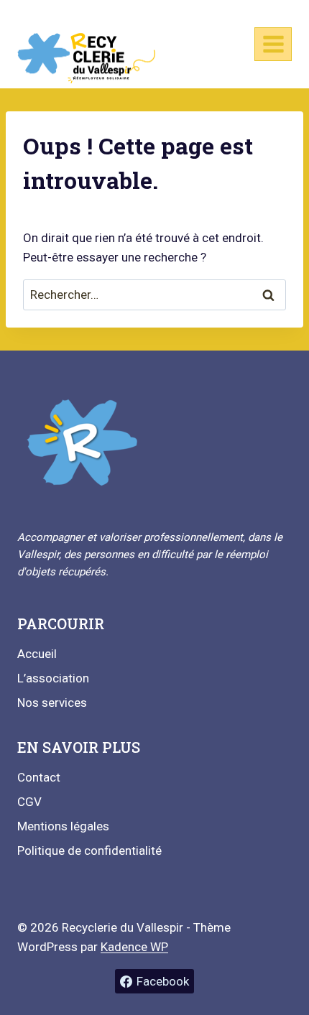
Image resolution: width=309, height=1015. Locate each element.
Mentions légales (63, 826)
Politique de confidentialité (89, 850)
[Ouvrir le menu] (273, 43)
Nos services (52, 702)
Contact (38, 777)
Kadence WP (134, 947)
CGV (29, 801)
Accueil (37, 653)
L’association (53, 678)
